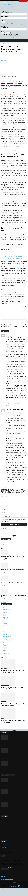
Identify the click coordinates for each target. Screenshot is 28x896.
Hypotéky (5, 612)
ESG (3, 631)
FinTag (4, 610)
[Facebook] (1, 8)
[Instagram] (2, 8)
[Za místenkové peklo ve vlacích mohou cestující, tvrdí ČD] (14, 791)
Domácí (4, 615)
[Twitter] (3, 8)
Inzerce (4, 6)
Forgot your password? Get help (8, 23)
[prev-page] (1, 726)
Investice (5, 647)
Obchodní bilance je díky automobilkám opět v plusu (7, 325)
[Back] (1, 9)
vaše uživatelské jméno (6, 16)
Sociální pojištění (6, 633)
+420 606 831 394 (5, 846)
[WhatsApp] (15, 56)
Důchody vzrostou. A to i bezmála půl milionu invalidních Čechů (12, 671)
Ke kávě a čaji (6, 651)
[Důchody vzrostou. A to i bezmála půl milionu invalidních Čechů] (14, 664)
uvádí (25, 165)
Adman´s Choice (6, 653)
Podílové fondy (6, 618)
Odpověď (7, 405)
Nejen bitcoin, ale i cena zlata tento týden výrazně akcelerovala (13, 704)
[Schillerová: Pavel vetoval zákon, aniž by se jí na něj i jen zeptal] (14, 565)
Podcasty (5, 639)
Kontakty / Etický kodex (8, 4)
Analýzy (4, 620)
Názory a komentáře (7, 609)
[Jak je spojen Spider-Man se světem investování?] (14, 578)
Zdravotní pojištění (7, 640)
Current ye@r (4, 528)
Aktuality (4, 655)
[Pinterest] (12, 56)
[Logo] (2, 43)
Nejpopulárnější (6, 545)
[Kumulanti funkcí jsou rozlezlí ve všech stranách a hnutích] (14, 714)
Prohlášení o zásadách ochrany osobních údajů (11, 24)
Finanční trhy (5, 617)
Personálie (5, 637)
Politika (4, 648)
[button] (2, 40)
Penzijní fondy (6, 625)
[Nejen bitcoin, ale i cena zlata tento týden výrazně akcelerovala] (14, 697)
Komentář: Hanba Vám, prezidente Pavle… (13, 784)
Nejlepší (4, 544)
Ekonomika (5, 645)
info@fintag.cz (4, 847)
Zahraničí (5, 623)
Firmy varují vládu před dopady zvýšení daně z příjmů (20, 325)
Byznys (4, 644)
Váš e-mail (3, 31)
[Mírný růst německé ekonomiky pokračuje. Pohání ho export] (14, 591)
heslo (2, 20)
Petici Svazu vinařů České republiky (9, 94)
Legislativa (5, 614)
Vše (3, 542)
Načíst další (3, 602)
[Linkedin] (18, 56)
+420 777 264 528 (5, 844)
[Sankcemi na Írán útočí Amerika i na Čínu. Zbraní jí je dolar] (14, 552)
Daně (4, 622)
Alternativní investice (7, 629)
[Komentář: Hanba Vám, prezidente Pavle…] (14, 780)
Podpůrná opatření (7, 636)
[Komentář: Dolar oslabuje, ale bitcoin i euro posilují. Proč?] (14, 681)
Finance (4, 650)
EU (3, 628)
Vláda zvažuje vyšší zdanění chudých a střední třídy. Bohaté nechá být (12, 809)
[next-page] (2, 726)
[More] (21, 56)
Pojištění (4, 626)
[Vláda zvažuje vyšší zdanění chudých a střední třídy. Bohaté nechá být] (14, 804)
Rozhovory (5, 634)
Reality (4, 642)
